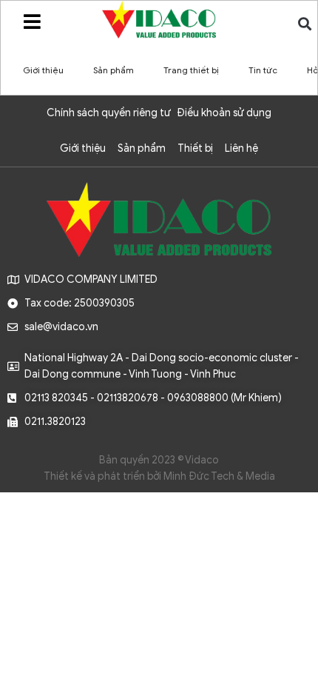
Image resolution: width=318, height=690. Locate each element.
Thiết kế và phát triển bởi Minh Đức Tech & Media (159, 476)
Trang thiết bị (191, 70)
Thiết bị (195, 148)
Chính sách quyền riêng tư (109, 113)
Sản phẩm (113, 70)
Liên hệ (241, 148)
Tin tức (262, 70)
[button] (305, 23)
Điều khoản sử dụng (224, 113)
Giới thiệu (43, 70)
